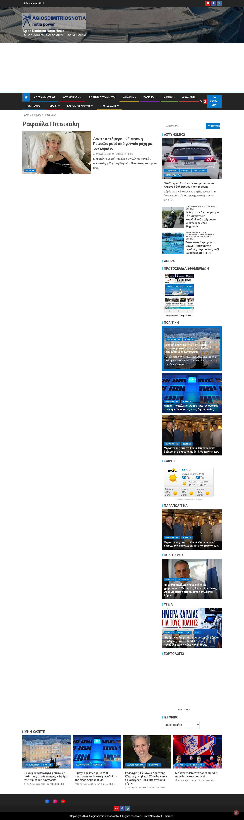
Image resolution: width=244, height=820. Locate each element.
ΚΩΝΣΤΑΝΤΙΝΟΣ (125, 154)
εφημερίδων (187, 316)
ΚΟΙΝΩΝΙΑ (128, 97)
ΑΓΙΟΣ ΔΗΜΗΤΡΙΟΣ (44, 97)
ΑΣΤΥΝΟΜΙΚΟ (171, 171)
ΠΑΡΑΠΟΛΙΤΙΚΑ (173, 340)
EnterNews (150, 816)
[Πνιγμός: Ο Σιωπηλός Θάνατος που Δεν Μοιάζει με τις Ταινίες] (192, 579)
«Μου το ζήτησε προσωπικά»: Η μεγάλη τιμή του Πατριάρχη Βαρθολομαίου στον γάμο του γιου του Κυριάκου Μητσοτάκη (189, 542)
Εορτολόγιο (184, 709)
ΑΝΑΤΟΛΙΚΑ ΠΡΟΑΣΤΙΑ (195, 232)
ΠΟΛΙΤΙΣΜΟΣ (33, 106)
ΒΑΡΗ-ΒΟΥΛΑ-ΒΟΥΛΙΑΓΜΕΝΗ (197, 237)
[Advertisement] (122, 68)
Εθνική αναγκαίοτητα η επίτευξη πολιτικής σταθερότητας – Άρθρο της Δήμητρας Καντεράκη (187, 348)
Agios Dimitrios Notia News (43, 31)
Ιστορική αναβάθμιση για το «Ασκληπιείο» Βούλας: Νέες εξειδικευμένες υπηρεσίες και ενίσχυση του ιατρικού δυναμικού (190, 641)
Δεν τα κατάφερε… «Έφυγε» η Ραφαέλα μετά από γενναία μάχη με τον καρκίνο (122, 144)
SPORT (54, 106)
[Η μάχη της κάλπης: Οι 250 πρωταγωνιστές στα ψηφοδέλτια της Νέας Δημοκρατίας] (192, 393)
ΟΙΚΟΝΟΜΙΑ (188, 97)
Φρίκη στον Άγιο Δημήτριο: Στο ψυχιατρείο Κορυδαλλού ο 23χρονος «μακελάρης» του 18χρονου (203, 219)
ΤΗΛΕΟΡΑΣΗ (154, 765)
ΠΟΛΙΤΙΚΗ (148, 97)
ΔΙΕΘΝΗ (168, 97)
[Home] (26, 97)
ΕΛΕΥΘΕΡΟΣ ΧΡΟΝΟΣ (78, 106)
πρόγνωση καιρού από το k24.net (189, 499)
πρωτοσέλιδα (173, 316)
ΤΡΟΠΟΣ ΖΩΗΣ (108, 106)
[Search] (201, 101)
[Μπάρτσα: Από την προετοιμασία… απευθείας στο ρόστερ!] (197, 751)
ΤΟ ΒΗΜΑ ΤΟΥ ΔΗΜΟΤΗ (102, 97)
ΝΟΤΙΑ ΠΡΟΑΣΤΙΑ (173, 175)
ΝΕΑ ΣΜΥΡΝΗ (199, 171)
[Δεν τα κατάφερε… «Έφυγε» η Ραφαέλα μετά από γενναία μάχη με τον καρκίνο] (56, 152)
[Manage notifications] (236, 812)
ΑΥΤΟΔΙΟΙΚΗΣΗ (70, 97)
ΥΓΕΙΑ (202, 633)
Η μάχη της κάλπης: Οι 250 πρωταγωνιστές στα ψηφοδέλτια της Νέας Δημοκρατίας (96, 776)
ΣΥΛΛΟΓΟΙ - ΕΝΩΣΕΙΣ (189, 587)
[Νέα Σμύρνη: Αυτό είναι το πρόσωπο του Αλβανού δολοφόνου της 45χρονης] (192, 158)
